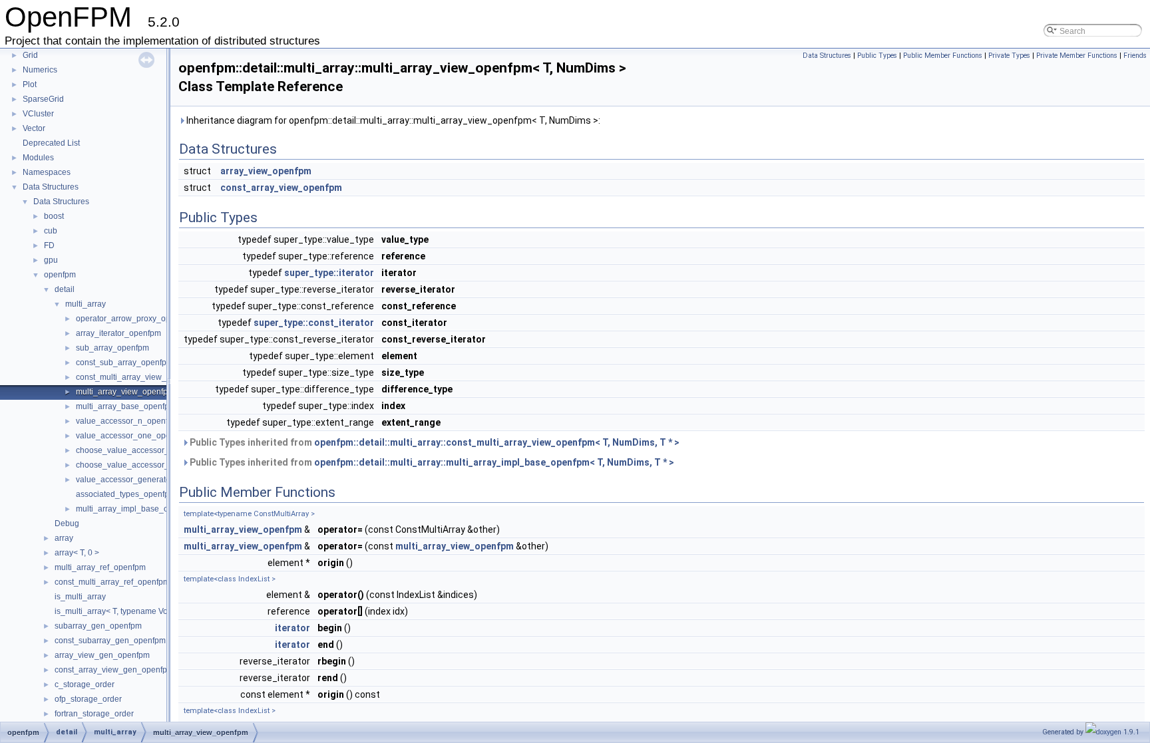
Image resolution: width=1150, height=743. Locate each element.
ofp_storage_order (88, 699)
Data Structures (51, 187)
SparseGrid (43, 99)
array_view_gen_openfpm (102, 655)
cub (50, 230)
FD (49, 245)
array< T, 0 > (77, 552)
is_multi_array (80, 596)
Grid (30, 55)
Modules (38, 157)
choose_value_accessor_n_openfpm (143, 450)
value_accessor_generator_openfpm (143, 479)
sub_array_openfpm (112, 348)
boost (54, 216)
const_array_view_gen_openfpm (114, 669)
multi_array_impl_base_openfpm (136, 509)
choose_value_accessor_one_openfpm (148, 465)
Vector (34, 128)
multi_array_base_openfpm (126, 406)
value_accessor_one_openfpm (132, 435)
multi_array (85, 304)
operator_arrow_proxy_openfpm (134, 318)
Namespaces (47, 172)
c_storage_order (84, 684)
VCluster (38, 113)
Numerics (40, 69)
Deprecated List (51, 143)
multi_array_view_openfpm (125, 391)
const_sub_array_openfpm (124, 362)
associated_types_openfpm (126, 494)
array (64, 538)
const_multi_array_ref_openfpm (112, 582)
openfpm (60, 274)
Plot (30, 84)
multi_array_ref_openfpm (100, 567)
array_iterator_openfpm (118, 333)
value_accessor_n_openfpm (127, 421)
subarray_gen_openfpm (98, 626)
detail (65, 289)
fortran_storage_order (94, 713)
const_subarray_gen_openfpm (110, 640)
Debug (67, 523)
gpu (51, 260)
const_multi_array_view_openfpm (137, 377)
